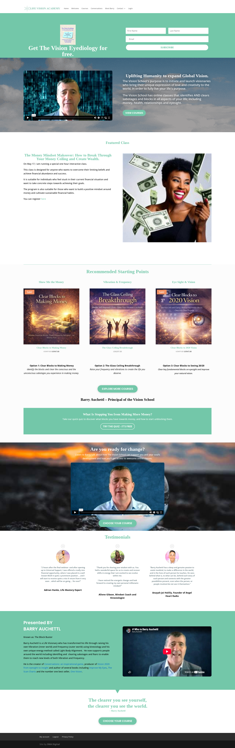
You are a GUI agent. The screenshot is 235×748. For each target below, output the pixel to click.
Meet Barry (109, 8)
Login (130, 8)
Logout (56, 737)
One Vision (76, 671)
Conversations (96, 8)
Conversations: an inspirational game (63, 664)
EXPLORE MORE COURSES (117, 389)
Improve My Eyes (98, 667)
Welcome (75, 8)
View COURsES (134, 113)
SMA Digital (53, 744)
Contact (120, 8)
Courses (85, 8)
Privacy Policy (67, 737)
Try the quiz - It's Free (117, 426)
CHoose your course (117, 523)
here (43, 198)
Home (66, 8)
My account (44, 737)
